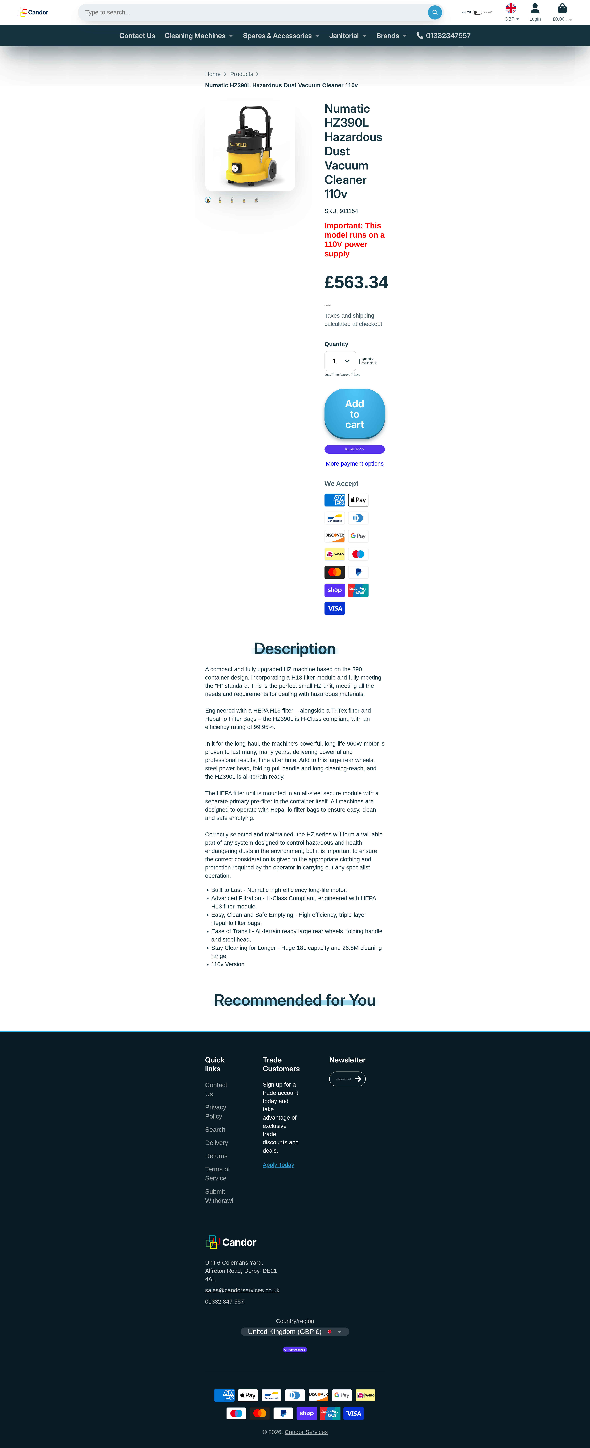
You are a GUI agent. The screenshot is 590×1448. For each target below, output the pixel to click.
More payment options (355, 463)
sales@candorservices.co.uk (242, 1290)
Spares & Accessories (277, 35)
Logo (33, 12)
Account (535, 12)
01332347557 (448, 35)
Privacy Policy (215, 1112)
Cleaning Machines (195, 35)
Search (215, 1129)
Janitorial (344, 35)
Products (241, 74)
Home (213, 74)
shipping (363, 315)
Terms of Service (217, 1174)
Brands (387, 35)
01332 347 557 (224, 1301)
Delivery (216, 1142)
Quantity (336, 344)
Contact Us (137, 35)
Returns (216, 1156)
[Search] (435, 12)
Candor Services (306, 1432)
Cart (562, 12)
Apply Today (278, 1164)
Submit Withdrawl (219, 1196)
